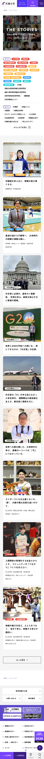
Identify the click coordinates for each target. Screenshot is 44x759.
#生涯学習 (21, 118)
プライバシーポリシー (32, 748)
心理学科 (34, 63)
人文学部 (16, 59)
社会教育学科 (9, 66)
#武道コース (26, 107)
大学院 (19, 85)
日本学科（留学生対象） (12, 77)
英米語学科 (34, 70)
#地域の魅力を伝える (11, 121)
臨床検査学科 (9, 85)
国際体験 (27, 96)
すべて (7, 59)
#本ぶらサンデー (27, 121)
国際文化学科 (20, 74)
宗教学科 (25, 59)
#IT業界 (15, 107)
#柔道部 (7, 110)
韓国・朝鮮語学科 (10, 70)
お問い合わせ (11, 698)
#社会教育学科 (9, 118)
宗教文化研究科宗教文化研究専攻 (15, 88)
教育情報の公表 (21, 691)
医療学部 (17, 81)
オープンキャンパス (22, 3)
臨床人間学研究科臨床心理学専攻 (15, 92)
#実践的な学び (33, 118)
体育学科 (7, 81)
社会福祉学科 (21, 66)
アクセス (30, 757)
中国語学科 (23, 70)
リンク (7, 748)
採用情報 (27, 742)
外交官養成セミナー (11, 99)
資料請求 (32, 5)
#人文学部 (32, 114)
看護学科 (27, 81)
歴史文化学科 (23, 63)
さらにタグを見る (20, 127)
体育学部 (27, 77)
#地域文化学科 (18, 110)
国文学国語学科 (10, 63)
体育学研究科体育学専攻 (12, 96)
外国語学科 (8, 74)
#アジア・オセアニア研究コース (15, 114)
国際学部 (32, 66)
